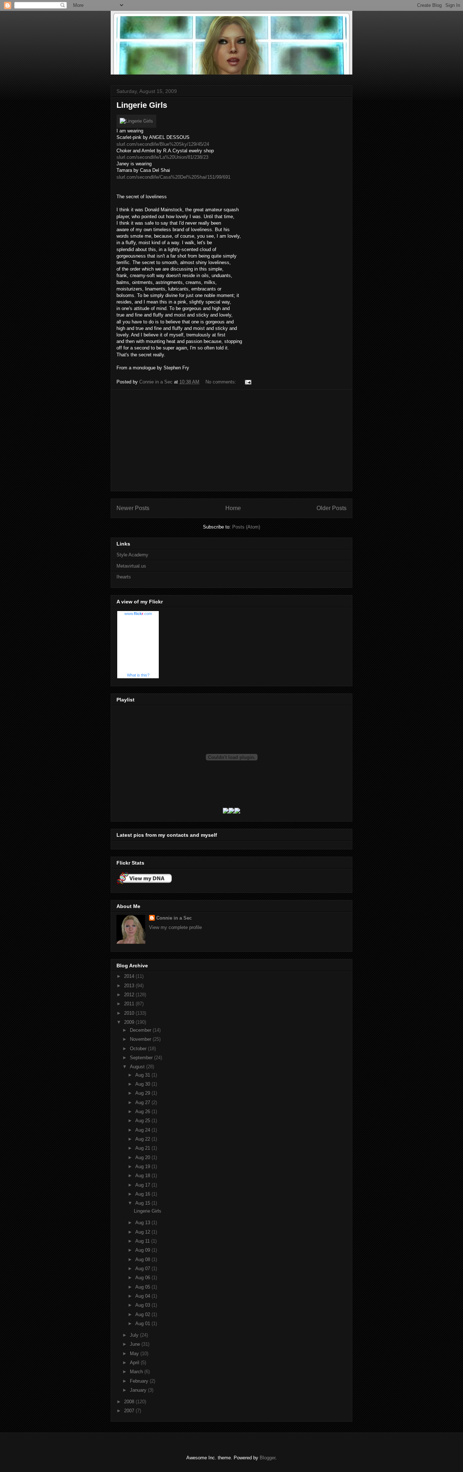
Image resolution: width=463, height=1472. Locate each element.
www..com (138, 613)
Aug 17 (143, 1185)
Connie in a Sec (174, 918)
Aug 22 (143, 1139)
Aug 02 (143, 1314)
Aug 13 (143, 1222)
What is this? (138, 675)
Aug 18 (143, 1175)
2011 (130, 1003)
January (139, 1390)
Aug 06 (143, 1277)
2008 (130, 1401)
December (141, 1030)
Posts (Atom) (246, 527)
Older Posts (332, 508)
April (135, 1362)
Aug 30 (143, 1084)
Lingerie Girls (141, 105)
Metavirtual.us (131, 566)
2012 (130, 994)
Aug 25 (143, 1120)
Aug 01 (143, 1323)
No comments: (221, 382)
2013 (130, 985)
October (139, 1048)
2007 (130, 1410)
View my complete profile (175, 927)
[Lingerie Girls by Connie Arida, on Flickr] (136, 121)
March (137, 1371)
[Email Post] (247, 382)
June (135, 1344)
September (142, 1057)
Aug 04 (143, 1296)
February (140, 1381)
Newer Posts (132, 508)
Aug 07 (143, 1268)
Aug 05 (143, 1287)
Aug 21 (143, 1148)
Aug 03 (143, 1305)
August (138, 1066)
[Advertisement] (231, 440)
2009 (130, 1022)
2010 (130, 1013)
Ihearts (123, 577)
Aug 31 (143, 1075)
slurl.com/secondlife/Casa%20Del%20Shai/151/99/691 (173, 177)
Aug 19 (143, 1166)
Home (233, 508)
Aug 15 (143, 1203)
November (141, 1039)
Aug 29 (143, 1093)
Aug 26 (143, 1111)
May (135, 1353)
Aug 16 (143, 1194)
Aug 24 (143, 1130)
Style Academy (132, 554)
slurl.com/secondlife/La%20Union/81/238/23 (162, 157)
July (135, 1335)
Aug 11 (143, 1241)
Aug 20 (143, 1157)
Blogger (267, 1457)
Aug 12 (143, 1232)
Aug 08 (143, 1259)
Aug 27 (143, 1102)
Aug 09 (143, 1250)
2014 (130, 976)
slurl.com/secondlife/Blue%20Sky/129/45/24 (162, 144)
